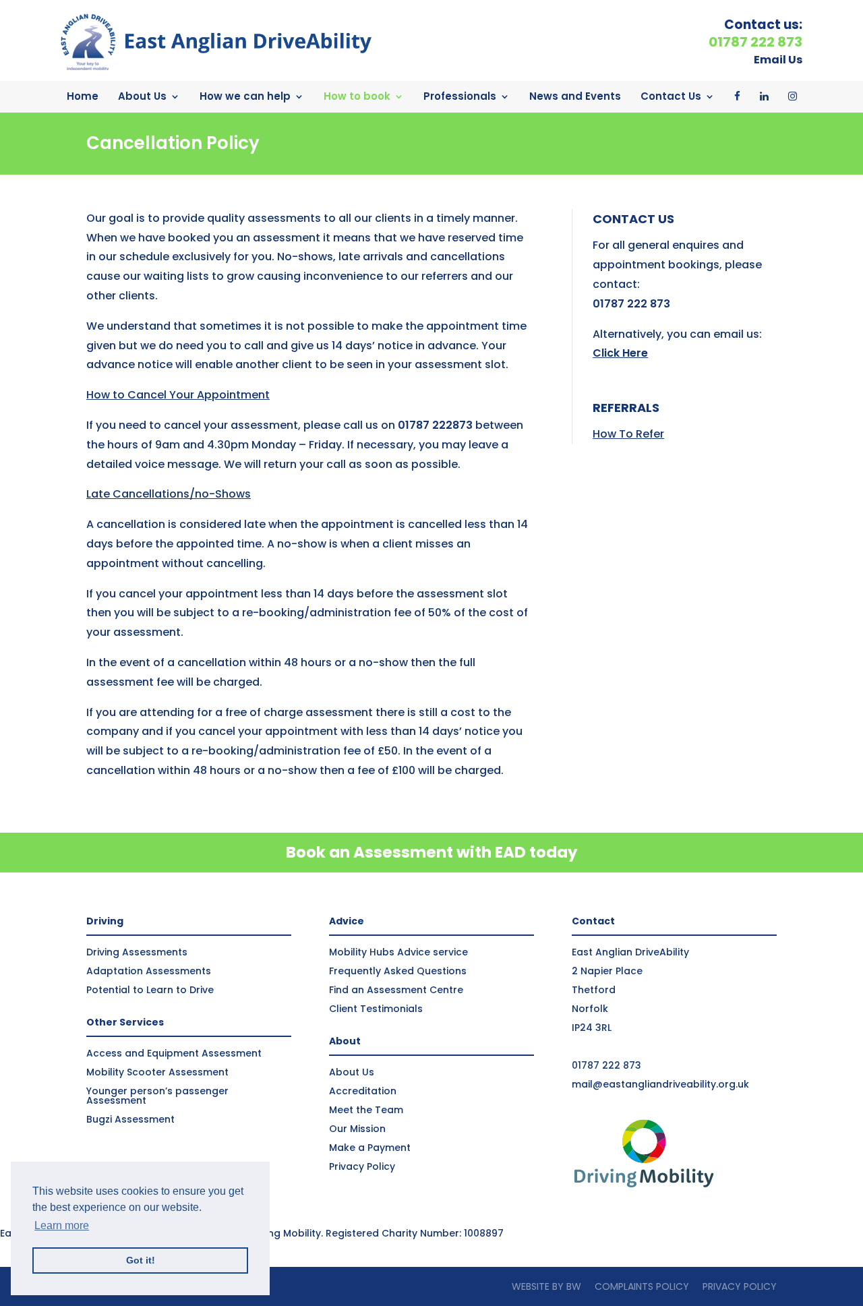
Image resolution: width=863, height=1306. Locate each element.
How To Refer (628, 434)
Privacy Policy (362, 1166)
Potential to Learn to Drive (150, 990)
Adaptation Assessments (148, 971)
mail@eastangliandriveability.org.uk (660, 1084)
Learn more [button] (61, 1225)
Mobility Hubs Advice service (398, 952)
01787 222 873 (606, 1065)
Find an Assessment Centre (396, 990)
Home (82, 96)
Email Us (778, 59)
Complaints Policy (642, 1286)
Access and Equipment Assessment (174, 1053)
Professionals (459, 96)
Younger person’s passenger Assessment (157, 1095)
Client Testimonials (376, 1008)
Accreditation (362, 1091)
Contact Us (671, 96)
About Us (142, 96)
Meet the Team (366, 1110)
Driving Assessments (136, 952)
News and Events (575, 96)
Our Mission (357, 1128)
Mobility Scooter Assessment (157, 1072)
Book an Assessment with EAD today (432, 852)
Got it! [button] (140, 1260)
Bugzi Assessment (130, 1119)
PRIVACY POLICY (740, 1286)
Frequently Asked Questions (398, 971)
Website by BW (546, 1286)
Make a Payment (370, 1147)
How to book (357, 96)
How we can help (245, 96)
